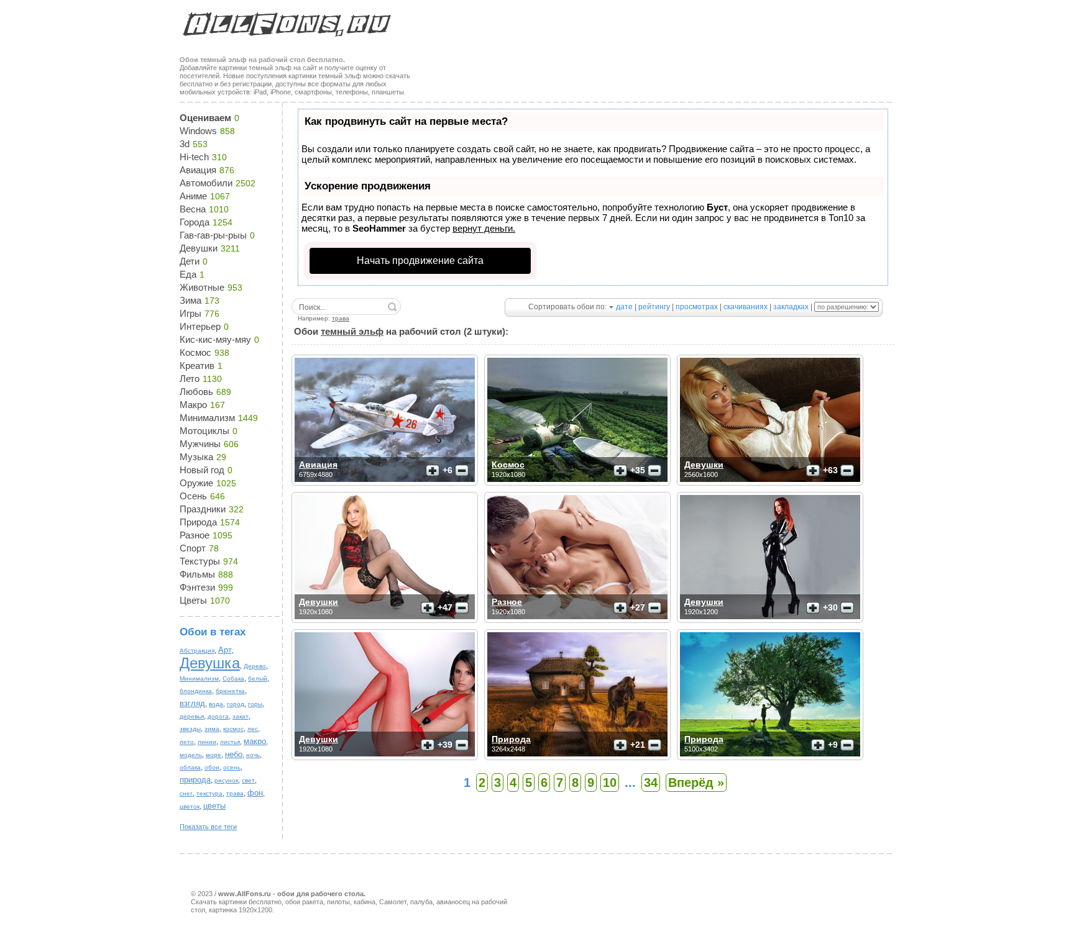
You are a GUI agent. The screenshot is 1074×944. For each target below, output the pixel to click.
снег (186, 793)
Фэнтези (197, 587)
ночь (253, 754)
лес (252, 728)
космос (233, 728)
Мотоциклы (204, 430)
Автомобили (206, 183)
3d (185, 143)
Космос (195, 352)
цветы (214, 805)
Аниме (193, 196)
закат (240, 716)
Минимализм (207, 417)
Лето (190, 378)
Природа (198, 522)
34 (651, 782)
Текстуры (200, 561)
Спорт (193, 548)
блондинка (196, 691)
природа (195, 779)
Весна (193, 209)
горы (255, 704)
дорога (218, 716)
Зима (190, 300)
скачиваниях (745, 306)
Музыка (196, 457)
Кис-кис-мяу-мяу (215, 339)
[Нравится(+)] (432, 471)
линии (207, 741)
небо (233, 754)
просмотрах (697, 306)
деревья (192, 716)
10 (610, 782)
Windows (198, 130)
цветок (190, 806)
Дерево (255, 666)
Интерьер (200, 326)
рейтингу (654, 306)
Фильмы (197, 574)
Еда (188, 274)
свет (248, 780)
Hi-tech (194, 157)
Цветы (193, 600)
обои (211, 767)
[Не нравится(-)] (462, 471)
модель (191, 754)
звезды (190, 728)
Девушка (210, 663)
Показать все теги (208, 826)
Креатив (197, 365)
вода (216, 704)
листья (230, 741)
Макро (193, 404)
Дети (190, 261)
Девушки (199, 248)
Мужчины (200, 443)
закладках (791, 306)
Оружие (196, 483)
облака (190, 767)
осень (232, 767)
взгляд (192, 703)
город (235, 704)
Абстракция (197, 650)
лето (187, 741)
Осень (193, 496)
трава (235, 793)
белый (257, 678)
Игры (190, 313)
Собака (233, 678)
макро (255, 741)
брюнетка (230, 691)
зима (211, 728)
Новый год (202, 470)
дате (624, 306)
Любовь (196, 391)
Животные (202, 287)
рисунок (226, 780)
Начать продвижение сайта (420, 260)
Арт (225, 650)
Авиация (198, 170)
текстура (209, 793)
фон (255, 792)
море (213, 754)
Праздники (203, 509)
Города (194, 222)
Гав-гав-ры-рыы (213, 235)
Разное (194, 535)
